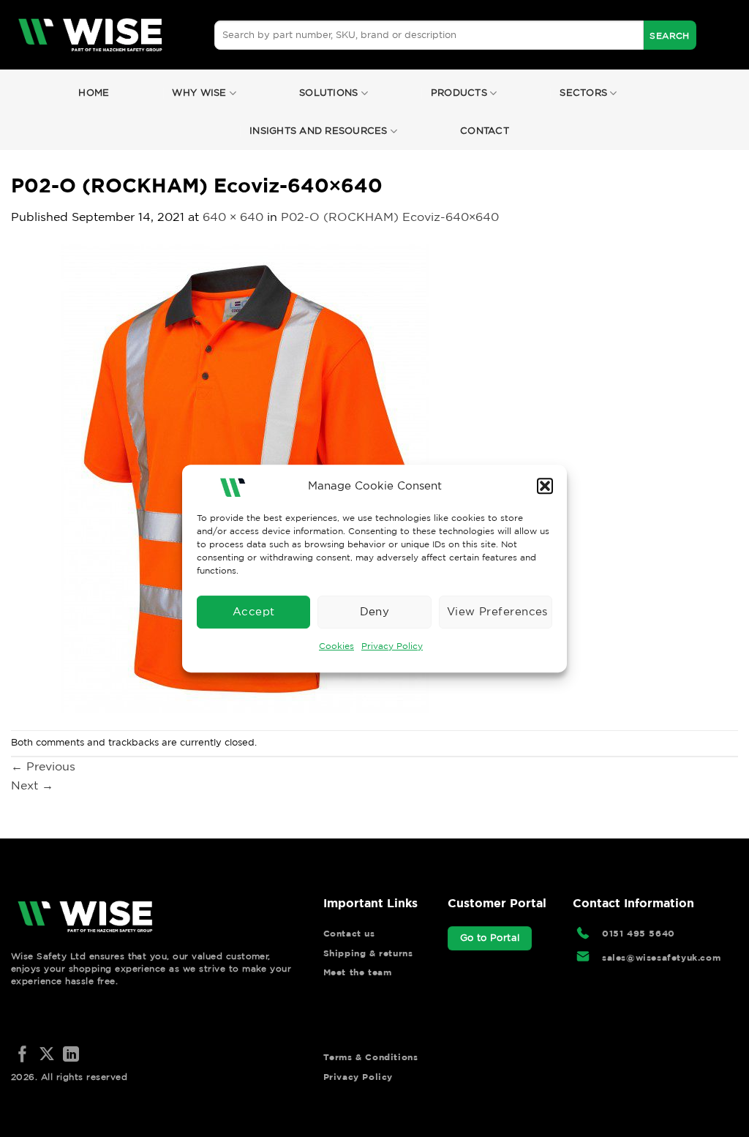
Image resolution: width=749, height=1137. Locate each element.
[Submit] (670, 35)
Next (32, 785)
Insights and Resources (318, 130)
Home (93, 92)
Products (459, 92)
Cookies (336, 645)
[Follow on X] (47, 1055)
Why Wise (199, 92)
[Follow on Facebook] (23, 1055)
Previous (43, 766)
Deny (375, 611)
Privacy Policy (392, 645)
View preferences (497, 611)
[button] (545, 486)
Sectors (583, 92)
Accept (254, 611)
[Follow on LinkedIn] (71, 1055)
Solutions (328, 92)
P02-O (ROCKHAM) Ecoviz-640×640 (390, 216)
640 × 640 (233, 216)
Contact (484, 130)
